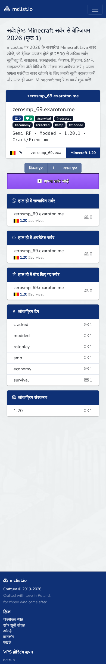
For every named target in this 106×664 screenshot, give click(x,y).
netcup (9, 659)
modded (53, 336)
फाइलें (7, 642)
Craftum (10, 589)
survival (53, 380)
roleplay (53, 347)
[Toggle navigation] (95, 9)
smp (53, 358)
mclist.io (22, 9)
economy (53, 369)
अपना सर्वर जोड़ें (56, 181)
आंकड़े (7, 631)
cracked (53, 325)
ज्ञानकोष (8, 636)
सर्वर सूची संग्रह (14, 625)
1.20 (53, 411)
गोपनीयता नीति (13, 619)
